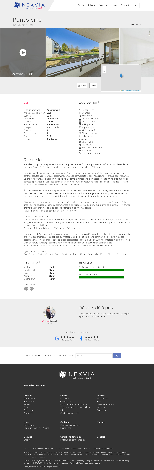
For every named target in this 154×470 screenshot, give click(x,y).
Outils (81, 5)
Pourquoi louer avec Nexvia (36, 428)
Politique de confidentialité (72, 439)
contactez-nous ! (98, 316)
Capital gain (65, 401)
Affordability (29, 398)
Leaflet (123, 90)
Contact (125, 5)
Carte (93, 85)
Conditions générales (70, 436)
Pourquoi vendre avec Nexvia (73, 404)
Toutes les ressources (34, 385)
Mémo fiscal (65, 428)
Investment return (105, 404)
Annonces (28, 413)
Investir (101, 395)
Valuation (28, 404)
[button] (121, 75)
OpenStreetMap (129, 90)
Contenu (64, 422)
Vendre (103, 5)
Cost (26, 407)
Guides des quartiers (69, 425)
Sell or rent (29, 410)
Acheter (92, 5)
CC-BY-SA (134, 90)
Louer (114, 5)
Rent (99, 401)
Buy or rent (29, 401)
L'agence (101, 422)
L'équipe (28, 436)
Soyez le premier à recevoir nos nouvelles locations (50, 355)
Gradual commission (69, 413)
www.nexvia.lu (40, 457)
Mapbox (138, 90)
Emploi (27, 439)
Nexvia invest (103, 398)
